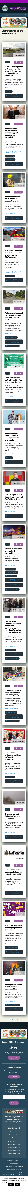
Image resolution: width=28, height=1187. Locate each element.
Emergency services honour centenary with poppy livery (13, 692)
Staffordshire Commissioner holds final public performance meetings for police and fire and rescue (13, 626)
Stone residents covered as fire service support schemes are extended (11, 132)
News (7, 62)
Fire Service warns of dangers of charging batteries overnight (13, 872)
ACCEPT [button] (11, 1184)
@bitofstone (14, 1138)
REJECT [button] (17, 1184)
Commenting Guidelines (14, 1169)
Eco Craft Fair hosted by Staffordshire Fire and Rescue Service (13, 380)
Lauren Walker (11, 708)
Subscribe (15, 1076)
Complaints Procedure (11, 1172)
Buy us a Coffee (14, 1058)
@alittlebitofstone (15, 1132)
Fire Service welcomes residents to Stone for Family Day (13, 756)
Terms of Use (18, 1160)
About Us (20, 1172)
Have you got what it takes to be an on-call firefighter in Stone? (14, 497)
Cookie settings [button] (21, 1182)
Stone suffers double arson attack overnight (13, 551)
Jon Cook (10, 87)
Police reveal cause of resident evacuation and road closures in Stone (14, 316)
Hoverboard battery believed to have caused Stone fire (13, 198)
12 (17, 1019)
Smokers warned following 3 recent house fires (12, 816)
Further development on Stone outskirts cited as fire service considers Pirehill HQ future (14, 71)
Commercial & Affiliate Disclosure (14, 1166)
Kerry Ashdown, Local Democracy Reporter (13, 151)
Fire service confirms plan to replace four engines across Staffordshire (13, 253)
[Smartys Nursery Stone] (14, 22)
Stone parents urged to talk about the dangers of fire (13, 986)
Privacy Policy (10, 1160)
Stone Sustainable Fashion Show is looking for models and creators (12, 436)
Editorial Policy (14, 1163)
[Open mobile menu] (3, 15)
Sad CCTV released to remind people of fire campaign (14, 927)
